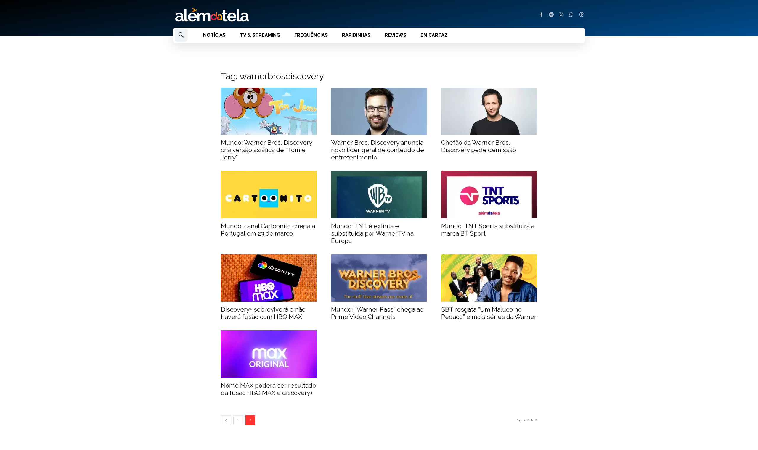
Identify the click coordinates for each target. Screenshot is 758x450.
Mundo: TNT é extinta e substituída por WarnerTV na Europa (372, 233)
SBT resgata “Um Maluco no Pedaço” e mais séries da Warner (489, 313)
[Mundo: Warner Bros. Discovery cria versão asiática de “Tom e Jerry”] (269, 111)
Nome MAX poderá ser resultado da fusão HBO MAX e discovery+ (268, 389)
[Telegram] (551, 15)
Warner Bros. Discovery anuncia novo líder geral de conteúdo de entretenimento (377, 150)
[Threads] (581, 15)
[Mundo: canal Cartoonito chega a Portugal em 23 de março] (269, 194)
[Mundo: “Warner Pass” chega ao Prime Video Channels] (379, 278)
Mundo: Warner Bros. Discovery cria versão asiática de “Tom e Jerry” (266, 150)
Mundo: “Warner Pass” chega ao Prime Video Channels (377, 313)
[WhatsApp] (571, 15)
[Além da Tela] (272, 15)
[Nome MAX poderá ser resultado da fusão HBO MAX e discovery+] (269, 354)
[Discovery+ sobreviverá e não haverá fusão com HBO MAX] (269, 278)
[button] (181, 35)
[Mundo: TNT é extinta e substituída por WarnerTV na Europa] (379, 194)
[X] (561, 15)
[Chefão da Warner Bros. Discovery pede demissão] (489, 111)
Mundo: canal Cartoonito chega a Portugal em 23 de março (268, 229)
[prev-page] (226, 420)
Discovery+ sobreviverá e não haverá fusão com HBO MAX (263, 313)
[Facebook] (541, 15)
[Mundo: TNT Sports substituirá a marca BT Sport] (489, 194)
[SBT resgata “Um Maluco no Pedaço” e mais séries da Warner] (489, 278)
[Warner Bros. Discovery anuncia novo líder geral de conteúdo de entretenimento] (379, 111)
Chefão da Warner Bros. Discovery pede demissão (478, 146)
